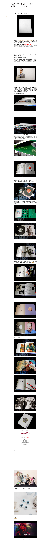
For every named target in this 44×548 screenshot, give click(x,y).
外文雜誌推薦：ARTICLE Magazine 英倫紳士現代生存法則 (25, 40)
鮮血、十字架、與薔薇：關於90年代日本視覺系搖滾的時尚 (24, 539)
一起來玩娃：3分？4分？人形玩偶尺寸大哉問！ (22, 488)
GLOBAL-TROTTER (33, 262)
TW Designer (7, 16)
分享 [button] (6, 12)
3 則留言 (16, 540)
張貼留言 (16, 518)
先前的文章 (21, 54)
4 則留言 (16, 489)
